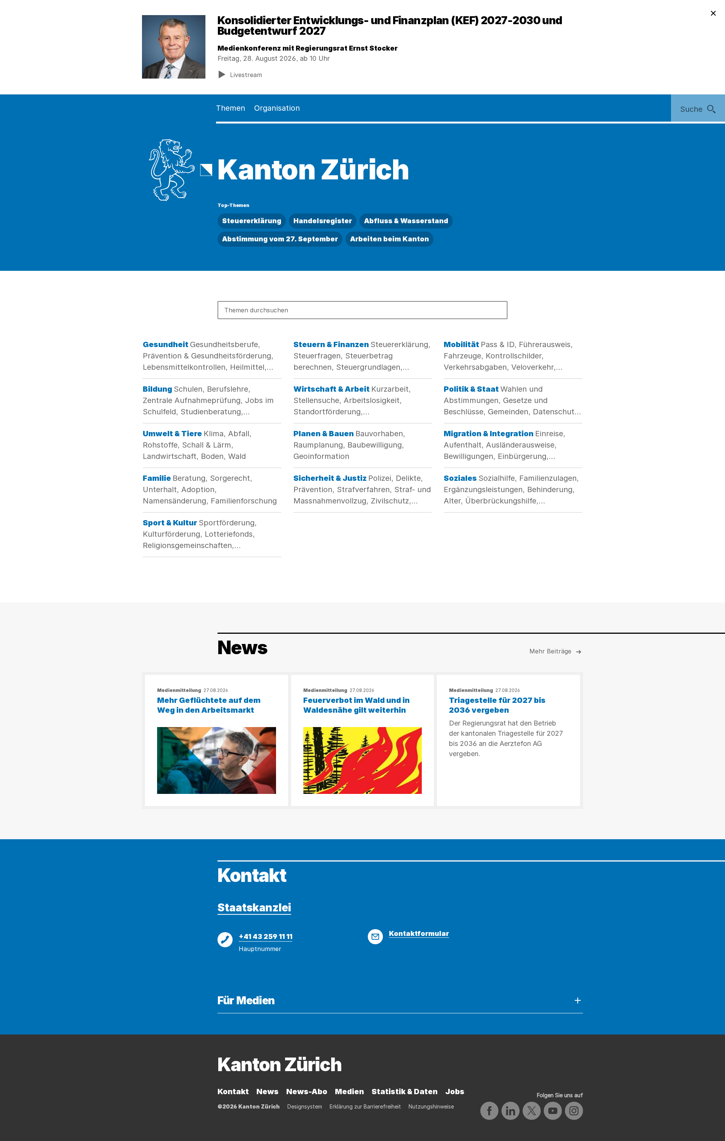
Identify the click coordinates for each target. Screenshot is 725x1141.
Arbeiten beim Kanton (389, 239)
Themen (230, 108)
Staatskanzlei (254, 907)
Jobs (454, 1091)
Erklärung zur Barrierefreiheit (365, 1106)
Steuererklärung (251, 221)
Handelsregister (322, 221)
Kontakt (233, 1091)
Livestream (246, 75)
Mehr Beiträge (550, 651)
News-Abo (306, 1091)
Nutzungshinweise (431, 1106)
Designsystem (304, 1106)
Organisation (277, 108)
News (267, 1091)
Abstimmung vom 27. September (280, 239)
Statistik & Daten (405, 1091)
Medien (349, 1091)
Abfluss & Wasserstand (406, 221)
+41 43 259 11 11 (265, 936)
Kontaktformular (419, 933)
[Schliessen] (713, 13)
